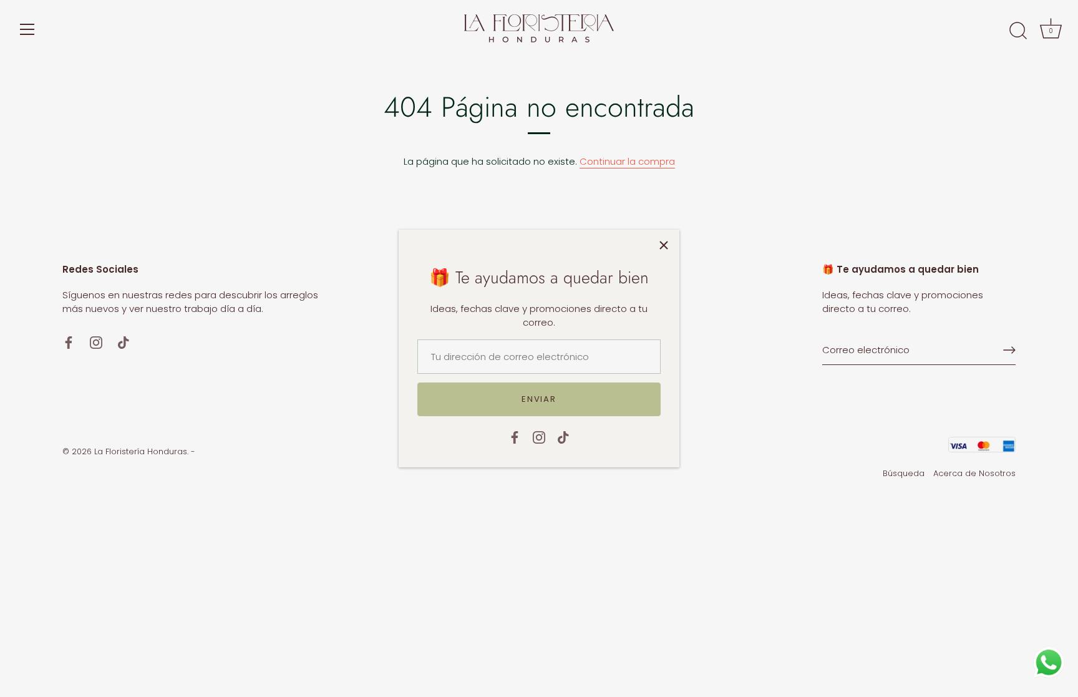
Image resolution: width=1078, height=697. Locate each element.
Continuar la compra (627, 161)
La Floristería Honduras (140, 451)
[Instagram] (539, 436)
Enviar (539, 399)
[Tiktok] (563, 436)
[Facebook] (514, 436)
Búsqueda (904, 473)
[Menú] (27, 29)
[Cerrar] (663, 245)
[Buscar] (1018, 31)
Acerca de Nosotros (974, 473)
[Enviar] (1009, 350)
